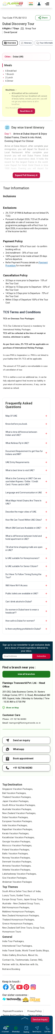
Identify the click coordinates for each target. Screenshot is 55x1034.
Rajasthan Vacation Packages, (17, 829)
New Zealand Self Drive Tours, (17, 927)
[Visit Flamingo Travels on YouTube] (19, 987)
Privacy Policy (34, 1011)
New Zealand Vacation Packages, (19, 813)
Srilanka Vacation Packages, (16, 869)
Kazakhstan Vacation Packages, (18, 837)
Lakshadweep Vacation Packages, (19, 873)
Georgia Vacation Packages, (16, 841)
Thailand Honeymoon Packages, (18, 919)
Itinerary (27, 43)
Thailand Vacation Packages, (16, 797)
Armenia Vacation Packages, (16, 865)
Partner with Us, (10, 964)
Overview (11, 43)
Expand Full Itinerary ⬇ (26, 175)
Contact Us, (8, 959)
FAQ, (40, 959)
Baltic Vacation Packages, (15, 853)
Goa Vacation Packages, (14, 877)
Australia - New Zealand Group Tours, (21, 903)
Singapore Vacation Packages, (17, 789)
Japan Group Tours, (33, 899)
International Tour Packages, (17, 945)
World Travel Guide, (32, 950)
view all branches (26, 674)
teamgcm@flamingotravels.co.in (25, 723)
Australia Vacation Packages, (17, 809)
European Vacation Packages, (17, 821)
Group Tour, (39, 927)
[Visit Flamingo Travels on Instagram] (33, 987)
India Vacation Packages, (15, 825)
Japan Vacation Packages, (15, 801)
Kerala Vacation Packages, (15, 833)
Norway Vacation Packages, (16, 857)
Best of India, (34, 891)
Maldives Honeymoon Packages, (18, 911)
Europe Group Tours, (12, 899)
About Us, (33, 955)
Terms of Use (35, 1015)
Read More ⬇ (26, 111)
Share (45, 17)
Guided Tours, (23, 895)
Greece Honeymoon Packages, (17, 923)
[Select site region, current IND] (30, 3)
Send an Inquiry (40, 1019)
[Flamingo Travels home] (13, 3)
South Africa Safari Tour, (14, 891)
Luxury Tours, (9, 895)
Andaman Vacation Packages (17, 882)
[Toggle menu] (47, 3)
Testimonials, (22, 959)
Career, (33, 959)
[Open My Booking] (39, 3)
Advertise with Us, (29, 964)
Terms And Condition (13, 1015)
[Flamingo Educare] (30, 999)
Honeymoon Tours (11, 931)
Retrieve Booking (11, 969)
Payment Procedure (13, 1011)
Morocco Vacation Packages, (17, 845)
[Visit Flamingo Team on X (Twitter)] (12, 987)
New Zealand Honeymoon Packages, (20, 915)
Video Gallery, (9, 955)
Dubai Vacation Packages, (15, 817)
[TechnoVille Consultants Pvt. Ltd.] (11, 999)
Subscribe (41, 656)
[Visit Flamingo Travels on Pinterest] (26, 987)
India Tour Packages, (13, 941)
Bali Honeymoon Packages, (16, 907)
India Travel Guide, (11, 950)
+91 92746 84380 (18, 719)
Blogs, (46, 950)
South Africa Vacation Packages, (18, 805)
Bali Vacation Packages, (14, 793)
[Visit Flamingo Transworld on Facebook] (5, 987)
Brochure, (22, 955)
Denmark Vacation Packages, (17, 861)
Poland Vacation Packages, (16, 849)
